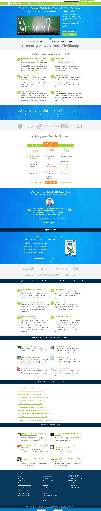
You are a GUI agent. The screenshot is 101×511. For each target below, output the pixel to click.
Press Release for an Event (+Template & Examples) (68, 434)
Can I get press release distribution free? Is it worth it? (35, 413)
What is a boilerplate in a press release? (31, 400)
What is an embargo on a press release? (31, 391)
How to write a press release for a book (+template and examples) (39, 420)
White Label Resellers (24, 495)
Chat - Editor (58, 509)
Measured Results (60, 91)
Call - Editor (41, 509)
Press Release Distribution (63, 368)
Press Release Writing (49, 498)
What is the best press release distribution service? (34, 397)
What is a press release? (26, 388)
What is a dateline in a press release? (30, 394)
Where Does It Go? (69, 3)
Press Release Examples (62, 346)
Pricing (49, 3)
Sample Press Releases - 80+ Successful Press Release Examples (34, 434)
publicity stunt (75, 437)
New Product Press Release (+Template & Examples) (34, 446)
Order (44, 500)
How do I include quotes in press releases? (32, 407)
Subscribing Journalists (28, 75)
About (83, 3)
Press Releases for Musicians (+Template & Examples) (68, 458)
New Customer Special (24, 487)
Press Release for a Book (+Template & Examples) (33, 458)
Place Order (90, 1)
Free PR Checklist (47, 476)
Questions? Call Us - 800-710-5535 (71, 1)
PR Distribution (32, 3)
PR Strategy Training (48, 480)
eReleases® (37, 506)
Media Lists (21, 478)
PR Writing (42, 3)
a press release (63, 319)
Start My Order (69, 34)
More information (35, 182)
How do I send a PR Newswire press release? (32, 417)
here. (71, 507)
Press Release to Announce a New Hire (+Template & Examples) (67, 446)
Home (19, 476)
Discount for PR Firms (24, 493)
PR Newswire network (31, 70)
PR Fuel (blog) (46, 478)
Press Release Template (29, 346)
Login (82, 1)
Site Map (45, 485)
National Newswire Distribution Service (34, 58)
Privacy (45, 483)
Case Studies (57, 3)
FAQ (78, 3)
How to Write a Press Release (30, 357)
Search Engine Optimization (30, 91)
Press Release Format (62, 357)
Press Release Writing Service (31, 368)
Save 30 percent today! (50, 258)
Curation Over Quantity (62, 75)
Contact (91, 3)
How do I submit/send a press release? (30, 410)
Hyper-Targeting (60, 58)
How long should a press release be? (30, 404)
